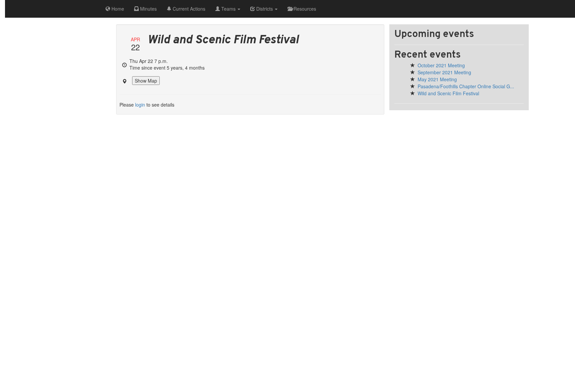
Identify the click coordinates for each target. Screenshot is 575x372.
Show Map (146, 80)
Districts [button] (264, 8)
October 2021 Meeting (441, 65)
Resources (304, 8)
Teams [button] (228, 8)
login (140, 104)
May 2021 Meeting (437, 79)
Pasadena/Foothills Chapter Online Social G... (466, 86)
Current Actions (188, 8)
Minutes (148, 8)
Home (117, 8)
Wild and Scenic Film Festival (448, 93)
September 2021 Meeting (444, 72)
